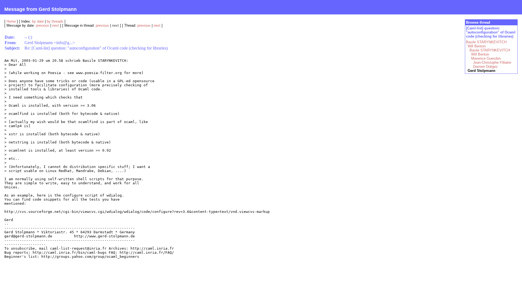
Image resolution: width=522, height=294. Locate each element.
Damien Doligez (485, 67)
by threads (55, 21)
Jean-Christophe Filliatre (492, 62)
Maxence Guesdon (486, 58)
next (55, 25)
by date (38, 21)
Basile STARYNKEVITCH (486, 42)
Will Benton (477, 46)
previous (42, 25)
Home (11, 21)
